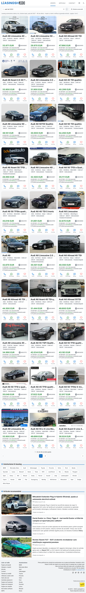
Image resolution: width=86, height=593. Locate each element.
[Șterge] (64, 9)
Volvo (20, 578)
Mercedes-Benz (23, 567)
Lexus (20, 586)
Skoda (21, 582)
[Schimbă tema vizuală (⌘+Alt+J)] (83, 3)
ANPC (3, 590)
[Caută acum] (66, 9)
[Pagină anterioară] (3, 456)
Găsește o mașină (6, 567)
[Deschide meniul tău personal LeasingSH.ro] (79, 3)
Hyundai (21, 584)
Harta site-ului (5, 578)
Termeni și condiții (6, 573)
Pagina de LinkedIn (6, 586)
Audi (20, 569)
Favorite (25, 56)
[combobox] (35, 9)
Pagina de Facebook (7, 582)
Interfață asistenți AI (6, 580)
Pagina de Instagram (7, 584)
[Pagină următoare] (83, 456)
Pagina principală (6, 565)
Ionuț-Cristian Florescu (82, 584)
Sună (5, 56)
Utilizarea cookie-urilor (7, 575)
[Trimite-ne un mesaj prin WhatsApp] (73, 573)
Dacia (20, 590)
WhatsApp (11, 56)
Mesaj (18, 56)
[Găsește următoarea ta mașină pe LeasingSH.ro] (13, 3)
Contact (3, 571)
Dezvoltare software (6, 588)
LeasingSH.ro (80, 589)
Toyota (21, 573)
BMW (20, 565)
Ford (20, 580)
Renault (21, 588)
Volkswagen (22, 571)
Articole (3, 569)
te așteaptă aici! (80, 569)
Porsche (21, 575)
